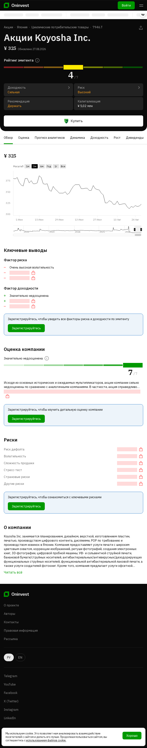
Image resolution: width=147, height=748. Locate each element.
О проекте (11, 605)
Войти (126, 5)
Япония (22, 27)
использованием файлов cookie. (46, 740)
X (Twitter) (11, 701)
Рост (117, 138)
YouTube (10, 684)
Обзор (8, 138)
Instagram (11, 709)
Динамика (77, 138)
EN (20, 657)
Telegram (10, 676)
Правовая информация (21, 630)
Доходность (99, 138)
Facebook (10, 693)
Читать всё (13, 572)
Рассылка (11, 639)
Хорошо (132, 735)
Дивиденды (135, 138)
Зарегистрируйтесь (26, 328)
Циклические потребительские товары (60, 27)
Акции (8, 27)
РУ (9, 657)
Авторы (9, 614)
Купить (77, 121)
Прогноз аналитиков (50, 138)
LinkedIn (10, 718)
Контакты (11, 622)
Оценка (23, 138)
